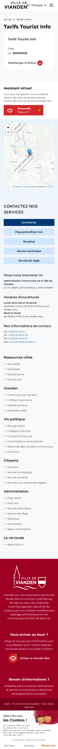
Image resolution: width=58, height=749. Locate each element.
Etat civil (12, 503)
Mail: (19, 341)
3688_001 (29, 51)
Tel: (15, 331)
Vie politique (14, 419)
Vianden (11, 388)
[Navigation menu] (51, 5)
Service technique (29, 251)
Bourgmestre (16, 425)
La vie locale (14, 538)
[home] (14, 5)
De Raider (13, 369)
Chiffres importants (19, 400)
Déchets (12, 467)
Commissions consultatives (25, 441)
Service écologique (19, 472)
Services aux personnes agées (26, 482)
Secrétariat (29, 222)
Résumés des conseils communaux (30, 446)
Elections (13, 451)
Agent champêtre (19, 529)
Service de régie (29, 260)
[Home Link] (29, 578)
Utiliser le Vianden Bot (35, 658)
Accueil (8, 19)
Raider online (24, 19)
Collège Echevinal (18, 431)
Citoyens (11, 460)
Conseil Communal (19, 436)
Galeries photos (17, 405)
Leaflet (17, 186)
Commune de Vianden (22, 395)
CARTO (51, 186)
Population (14, 498)
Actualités (13, 364)
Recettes (29, 241)
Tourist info (14, 379)
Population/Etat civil (29, 232)
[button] (37, 5)
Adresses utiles (17, 410)
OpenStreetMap (30, 186)
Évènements (15, 374)
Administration (16, 491)
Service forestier (17, 477)
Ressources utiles (18, 357)
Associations (15, 544)
